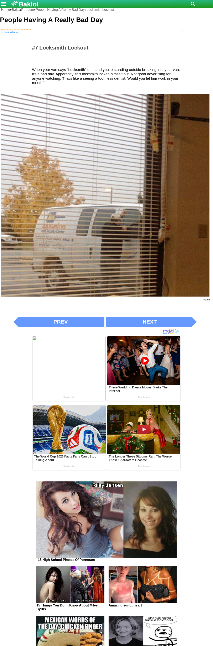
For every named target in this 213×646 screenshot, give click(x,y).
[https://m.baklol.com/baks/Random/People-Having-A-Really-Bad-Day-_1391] (182, 32)
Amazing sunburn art (125, 605)
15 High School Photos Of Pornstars (66, 560)
